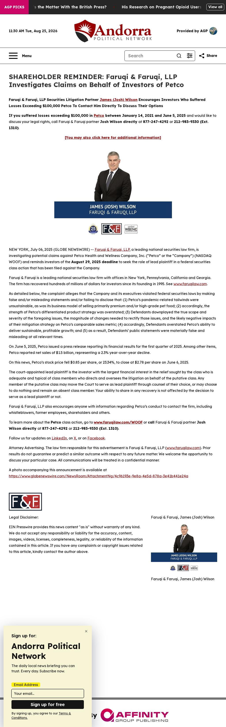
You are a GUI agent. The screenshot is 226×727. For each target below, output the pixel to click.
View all (215, 7)
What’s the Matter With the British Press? (64, 6)
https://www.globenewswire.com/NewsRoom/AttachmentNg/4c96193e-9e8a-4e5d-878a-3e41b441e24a (98, 476)
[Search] (179, 56)
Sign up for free (48, 704)
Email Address (26, 684)
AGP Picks (14, 7)
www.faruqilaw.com (190, 284)
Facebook (96, 438)
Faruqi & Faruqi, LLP (112, 249)
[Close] (86, 631)
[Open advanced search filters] (189, 56)
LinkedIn (59, 438)
